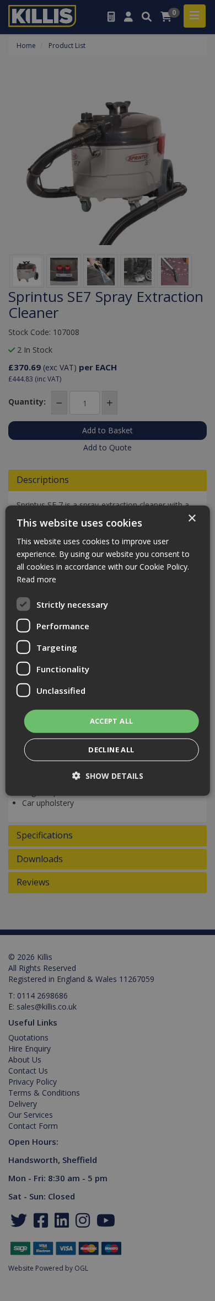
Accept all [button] (111, 721)
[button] (107, 775)
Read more (36, 579)
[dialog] (108, 650)
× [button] (191, 518)
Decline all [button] (111, 750)
